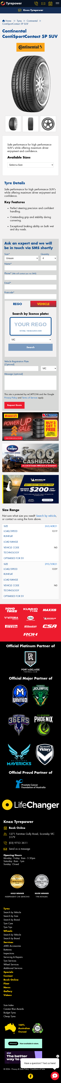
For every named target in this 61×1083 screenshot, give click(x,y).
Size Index (9, 1005)
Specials (8, 972)
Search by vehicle (46, 516)
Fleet (6, 983)
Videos (8, 995)
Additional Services (13, 968)
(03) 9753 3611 (18, 843)
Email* (7, 282)
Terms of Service (29, 397)
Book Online (11, 979)
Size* (7, 254)
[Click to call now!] (36, 3)
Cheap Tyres (9, 1016)
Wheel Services (11, 964)
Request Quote (14, 405)
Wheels (8, 931)
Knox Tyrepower (33, 10)
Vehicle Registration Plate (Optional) (16, 363)
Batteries (8, 949)
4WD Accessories (12, 945)
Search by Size (11, 916)
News (7, 987)
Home (8, 20)
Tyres (7, 908)
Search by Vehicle (12, 912)
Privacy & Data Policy (20, 1069)
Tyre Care (8, 923)
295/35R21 (51, 564)
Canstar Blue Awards (14, 1008)
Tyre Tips (8, 927)
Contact (8, 975)
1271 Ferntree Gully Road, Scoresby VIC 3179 (31, 835)
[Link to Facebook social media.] (30, 1076)
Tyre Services (10, 960)
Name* (8, 263)
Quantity (45, 254)
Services (8, 942)
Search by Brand (12, 919)
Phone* (20, 273)
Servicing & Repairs (13, 957)
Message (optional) (13, 373)
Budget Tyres (10, 1012)
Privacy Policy (10, 397)
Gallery (8, 991)
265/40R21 (51, 526)
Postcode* (9, 292)
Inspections (9, 953)
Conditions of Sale (37, 1069)
